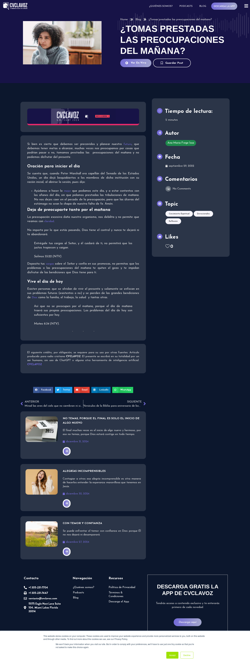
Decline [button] (186, 655)
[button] (43, 390)
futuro (128, 144)
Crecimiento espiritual (179, 214)
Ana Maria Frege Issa (181, 143)
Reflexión (173, 221)
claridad (49, 221)
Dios (34, 297)
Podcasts (186, 6)
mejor (67, 191)
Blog (202, 6)
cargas (50, 264)
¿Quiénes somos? (161, 6)
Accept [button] (172, 655)
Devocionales (203, 214)
